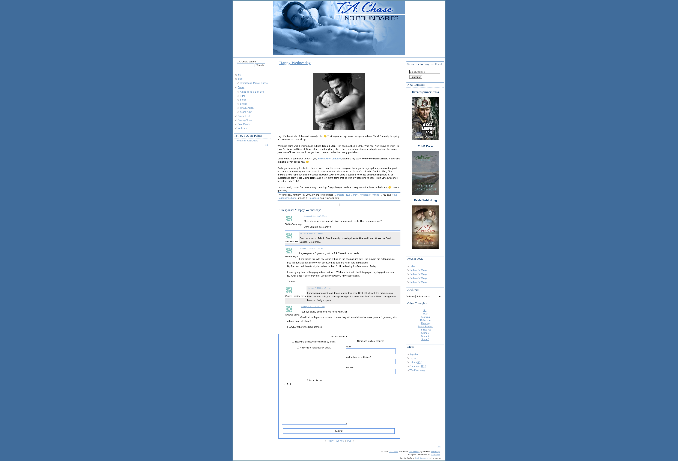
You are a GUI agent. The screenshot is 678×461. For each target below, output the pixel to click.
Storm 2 (425, 336)
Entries (415, 362)
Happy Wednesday (295, 62)
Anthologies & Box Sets (252, 91)
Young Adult (246, 112)
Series (243, 99)
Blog (240, 78)
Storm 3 (425, 339)
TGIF (349, 440)
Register (413, 354)
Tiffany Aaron (247, 108)
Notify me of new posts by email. (315, 348)
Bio (239, 74)
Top (266, 145)
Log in (412, 358)
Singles (244, 103)
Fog (425, 310)
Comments (417, 366)
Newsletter (365, 194)
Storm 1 (425, 333)
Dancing (425, 323)
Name (349, 346)
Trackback (313, 198)
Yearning (425, 317)
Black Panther (425, 326)
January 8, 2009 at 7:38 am (315, 216)
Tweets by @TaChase (247, 140)
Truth (425, 313)
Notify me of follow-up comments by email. (315, 342)
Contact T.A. (244, 116)
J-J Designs (435, 455)
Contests (339, 194)
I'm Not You (425, 329)
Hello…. (413, 266)
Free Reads (244, 124)
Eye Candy (352, 194)
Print (242, 96)
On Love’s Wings (418, 278)
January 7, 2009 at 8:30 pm (311, 233)
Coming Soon (245, 120)
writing (376, 194)
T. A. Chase (393, 452)
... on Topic (287, 384)
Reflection (425, 320)
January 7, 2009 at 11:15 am (311, 248)
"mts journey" (414, 452)
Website (349, 367)
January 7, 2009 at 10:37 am (313, 307)
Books (241, 87)
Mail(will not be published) (358, 357)
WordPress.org (417, 370)
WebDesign (435, 452)
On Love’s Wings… (419, 270)
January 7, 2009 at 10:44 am (319, 288)
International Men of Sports (254, 83)
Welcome (242, 128)
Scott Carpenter (421, 458)
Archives (410, 296)
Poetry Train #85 (335, 440)
